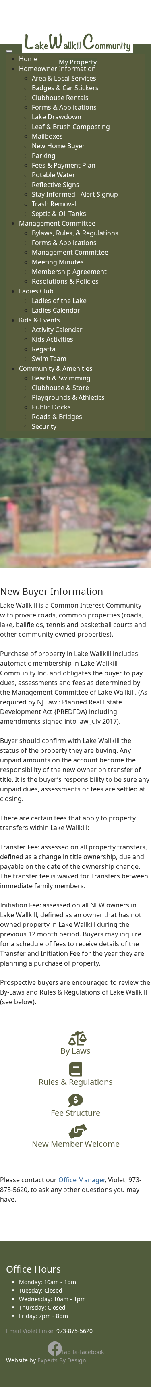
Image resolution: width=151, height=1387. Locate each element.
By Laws (75, 1050)
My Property (78, 62)
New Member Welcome (76, 1143)
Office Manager (81, 1179)
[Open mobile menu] (9, 51)
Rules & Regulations (76, 1081)
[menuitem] (64, 78)
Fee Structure (75, 1112)
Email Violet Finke (29, 1331)
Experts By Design (61, 1360)
